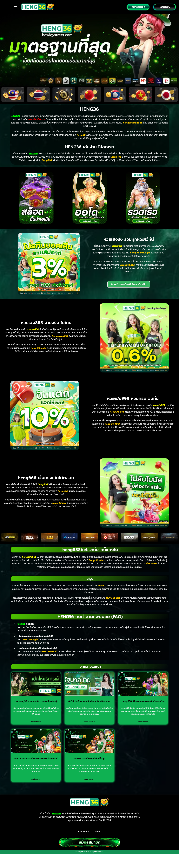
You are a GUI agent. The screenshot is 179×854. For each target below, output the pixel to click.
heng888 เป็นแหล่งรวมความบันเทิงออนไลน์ (143, 701)
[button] (15, 7)
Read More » (36, 721)
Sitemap (98, 831)
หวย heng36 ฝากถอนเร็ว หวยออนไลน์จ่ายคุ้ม (36, 701)
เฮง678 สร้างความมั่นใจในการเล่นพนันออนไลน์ (36, 758)
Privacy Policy (83, 831)
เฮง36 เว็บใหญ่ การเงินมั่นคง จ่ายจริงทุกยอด (89, 701)
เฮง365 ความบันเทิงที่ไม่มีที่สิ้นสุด (89, 758)
